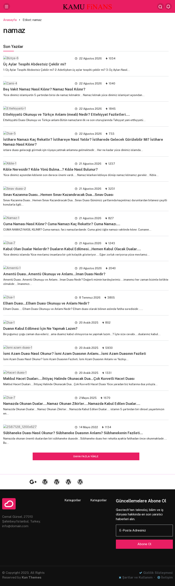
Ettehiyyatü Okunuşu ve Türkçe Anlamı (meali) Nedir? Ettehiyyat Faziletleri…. (66, 114)
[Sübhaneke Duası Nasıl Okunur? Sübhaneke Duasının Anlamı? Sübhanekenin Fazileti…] (36, 426)
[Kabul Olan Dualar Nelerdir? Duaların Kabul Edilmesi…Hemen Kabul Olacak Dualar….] (36, 242)
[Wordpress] (44, 481)
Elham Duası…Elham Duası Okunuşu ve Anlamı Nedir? (46, 303)
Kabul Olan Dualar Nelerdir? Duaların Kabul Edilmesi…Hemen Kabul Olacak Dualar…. (72, 249)
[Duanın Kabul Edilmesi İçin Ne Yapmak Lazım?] (36, 322)
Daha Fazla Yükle (85, 456)
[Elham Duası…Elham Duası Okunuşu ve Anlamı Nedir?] (36, 297)
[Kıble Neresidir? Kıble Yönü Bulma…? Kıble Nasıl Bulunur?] (36, 163)
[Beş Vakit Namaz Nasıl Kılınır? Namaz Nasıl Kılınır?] (36, 83)
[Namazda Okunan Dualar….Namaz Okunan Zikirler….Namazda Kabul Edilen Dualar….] (36, 397)
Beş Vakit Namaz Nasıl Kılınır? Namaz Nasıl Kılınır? (44, 89)
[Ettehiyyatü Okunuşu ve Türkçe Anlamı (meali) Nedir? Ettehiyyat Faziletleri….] (36, 108)
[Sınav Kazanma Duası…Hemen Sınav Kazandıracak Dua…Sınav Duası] (36, 188)
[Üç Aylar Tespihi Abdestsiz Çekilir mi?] (36, 58)
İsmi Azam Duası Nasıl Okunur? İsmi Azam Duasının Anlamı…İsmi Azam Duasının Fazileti (74, 354)
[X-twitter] (21, 481)
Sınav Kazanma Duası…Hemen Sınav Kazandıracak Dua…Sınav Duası (58, 194)
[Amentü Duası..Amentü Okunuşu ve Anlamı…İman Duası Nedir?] (36, 267)
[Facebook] (9, 481)
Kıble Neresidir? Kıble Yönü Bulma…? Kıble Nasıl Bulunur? (50, 169)
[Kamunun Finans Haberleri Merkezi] (87, 6)
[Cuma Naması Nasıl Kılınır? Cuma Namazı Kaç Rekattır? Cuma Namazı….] (36, 217)
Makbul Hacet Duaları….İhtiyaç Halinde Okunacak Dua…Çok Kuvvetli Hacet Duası (68, 379)
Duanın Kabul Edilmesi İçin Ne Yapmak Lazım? (40, 328)
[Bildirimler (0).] (168, 6)
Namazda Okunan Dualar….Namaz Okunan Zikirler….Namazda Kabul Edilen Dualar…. (71, 404)
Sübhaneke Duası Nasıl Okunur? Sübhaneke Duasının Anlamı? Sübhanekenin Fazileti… (73, 433)
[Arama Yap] (160, 6)
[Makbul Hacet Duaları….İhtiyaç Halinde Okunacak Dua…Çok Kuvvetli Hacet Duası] (36, 372)
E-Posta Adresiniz (132, 530)
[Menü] (6, 6)
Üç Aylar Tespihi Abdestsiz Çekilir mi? (34, 64)
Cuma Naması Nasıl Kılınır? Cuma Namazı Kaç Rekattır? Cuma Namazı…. (61, 224)
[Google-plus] (33, 481)
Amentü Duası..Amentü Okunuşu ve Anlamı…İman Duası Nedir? (54, 274)
